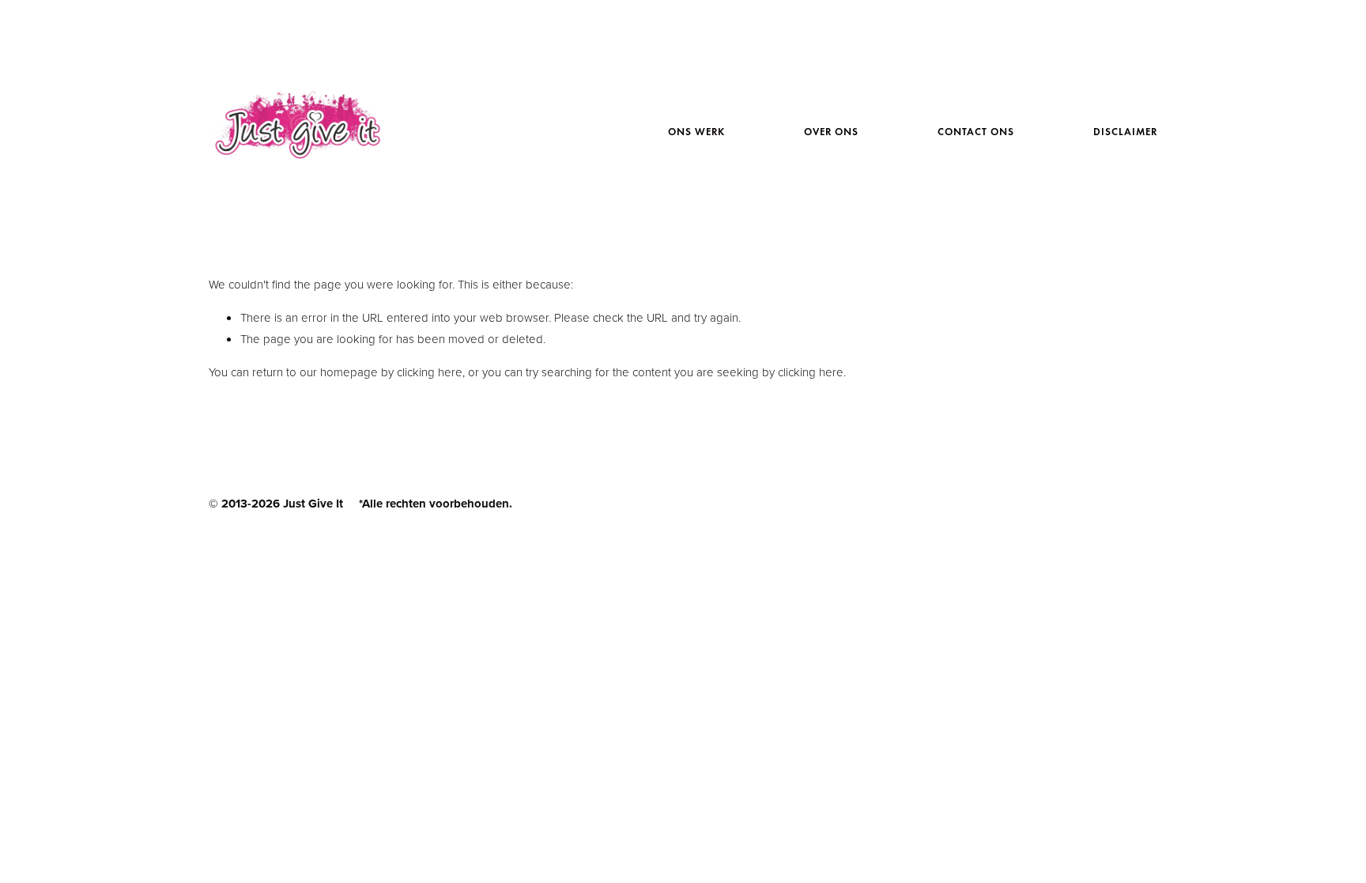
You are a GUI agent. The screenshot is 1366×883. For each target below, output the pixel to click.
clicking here (429, 372)
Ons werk (696, 132)
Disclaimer (1125, 132)
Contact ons (976, 132)
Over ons (831, 132)
